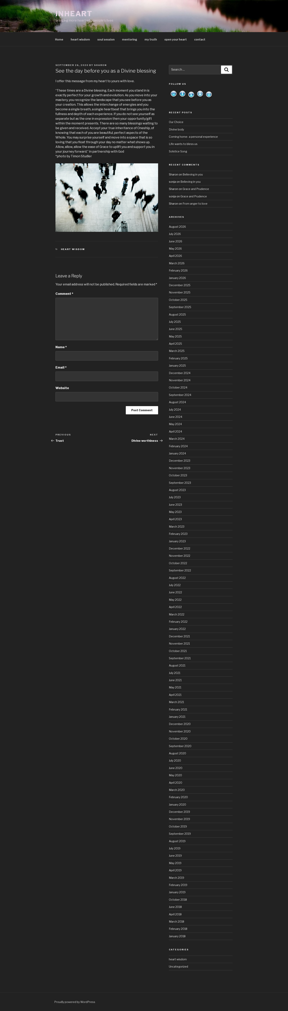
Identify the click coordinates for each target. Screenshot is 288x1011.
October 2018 (178, 899)
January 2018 (177, 936)
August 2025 (177, 314)
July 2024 (175, 409)
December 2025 (179, 285)
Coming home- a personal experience (193, 136)
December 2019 (179, 811)
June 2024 (175, 416)
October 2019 (178, 826)
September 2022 (180, 570)
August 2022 (177, 577)
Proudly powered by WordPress (74, 1002)
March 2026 (177, 263)
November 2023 (179, 468)
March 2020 (177, 790)
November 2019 (179, 819)
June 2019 (175, 855)
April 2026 (175, 255)
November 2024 (179, 380)
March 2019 (176, 877)
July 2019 (174, 848)
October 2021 (178, 651)
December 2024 (179, 373)
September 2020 (180, 746)
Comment (64, 294)
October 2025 (178, 299)
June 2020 (175, 768)
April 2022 (175, 607)
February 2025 (178, 358)
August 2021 (177, 665)
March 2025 (177, 351)
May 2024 (175, 424)
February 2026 (178, 270)
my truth (151, 39)
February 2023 (178, 533)
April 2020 (175, 782)
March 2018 (176, 921)
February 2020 (178, 797)
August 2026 (177, 226)
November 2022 (179, 555)
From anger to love (195, 203)
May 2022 (175, 599)
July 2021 (174, 673)
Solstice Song (178, 151)
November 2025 (179, 292)
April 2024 (175, 431)
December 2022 (179, 548)
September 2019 (180, 833)
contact (199, 39)
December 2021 (179, 636)
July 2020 (175, 760)
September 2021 (180, 658)
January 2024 (177, 453)
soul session (106, 39)
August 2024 (177, 402)
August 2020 (177, 753)
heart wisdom (80, 39)
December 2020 (180, 724)
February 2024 (178, 446)
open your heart (175, 39)
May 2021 (175, 687)
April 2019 (175, 870)
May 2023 (175, 512)
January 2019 (177, 892)
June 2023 (175, 504)
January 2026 (177, 278)
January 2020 (177, 804)
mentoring (129, 39)
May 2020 (175, 775)
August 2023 (177, 490)
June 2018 (175, 906)
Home (59, 39)
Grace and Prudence (196, 189)
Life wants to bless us (183, 144)
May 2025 (175, 336)
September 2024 (180, 395)
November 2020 (180, 731)
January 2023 (177, 541)
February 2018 (178, 928)
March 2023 (176, 526)
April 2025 (175, 343)
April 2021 (175, 694)
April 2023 (175, 519)
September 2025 (180, 307)
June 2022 (175, 592)
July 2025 (175, 321)
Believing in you (193, 174)
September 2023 (180, 482)
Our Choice (176, 122)
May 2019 (175, 863)
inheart (73, 13)
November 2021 (179, 643)
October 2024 (178, 387)
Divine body (176, 129)
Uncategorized (178, 966)
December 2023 (179, 460)
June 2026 (175, 241)
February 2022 (178, 621)
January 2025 (177, 365)
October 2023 (178, 475)
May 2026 (175, 248)
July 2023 (175, 497)
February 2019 (178, 885)
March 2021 (176, 702)
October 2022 (178, 563)
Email (61, 367)
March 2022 (176, 614)
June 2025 (175, 329)
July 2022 (175, 585)
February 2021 (178, 709)
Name (61, 347)
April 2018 (175, 914)
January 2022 (177, 629)
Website (62, 388)
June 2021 (175, 680)
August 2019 (177, 841)
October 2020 (178, 738)
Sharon (100, 65)
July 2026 (175, 234)
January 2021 (177, 716)
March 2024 (177, 438)
